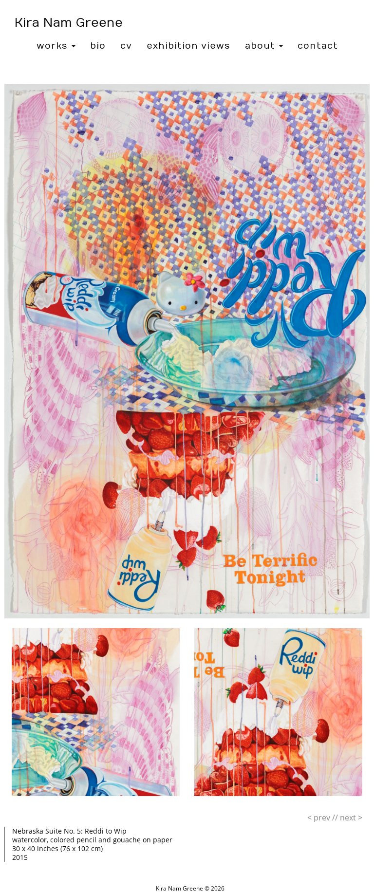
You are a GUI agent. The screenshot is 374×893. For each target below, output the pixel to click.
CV (126, 46)
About (261, 46)
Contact (318, 46)
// (322, 817)
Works (54, 46)
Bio (98, 46)
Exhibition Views (188, 46)
